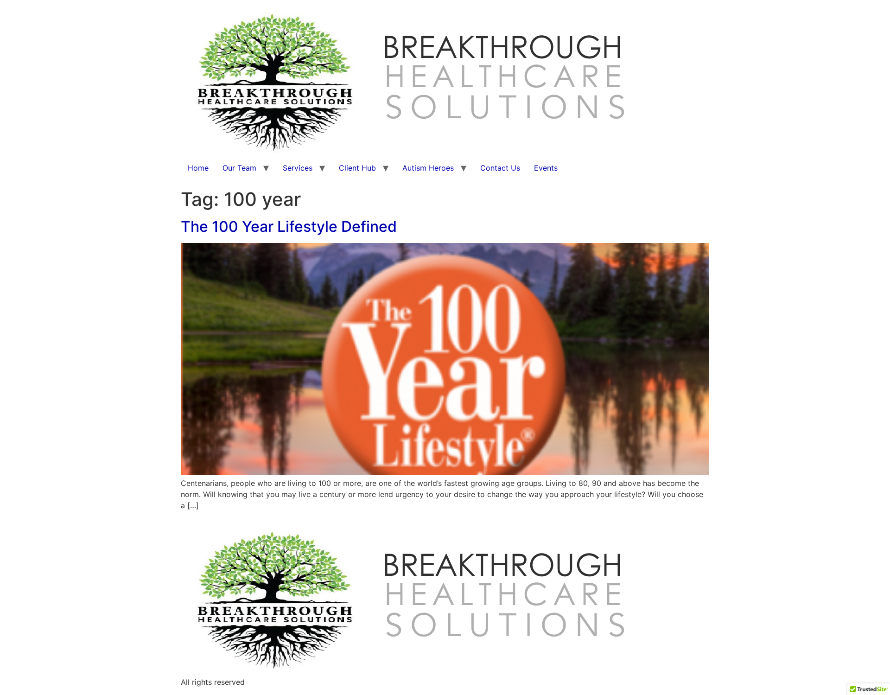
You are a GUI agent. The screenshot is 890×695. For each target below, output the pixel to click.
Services (297, 167)
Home (198, 167)
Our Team (239, 167)
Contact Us (500, 167)
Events (546, 167)
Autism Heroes (428, 167)
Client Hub (357, 167)
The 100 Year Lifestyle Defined (289, 226)
